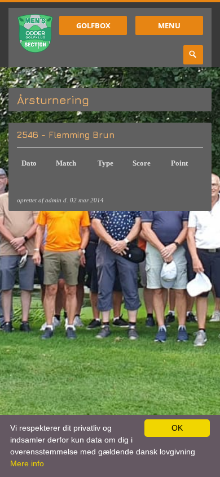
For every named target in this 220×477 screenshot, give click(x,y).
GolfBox (93, 25)
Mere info (27, 463)
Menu (169, 25)
